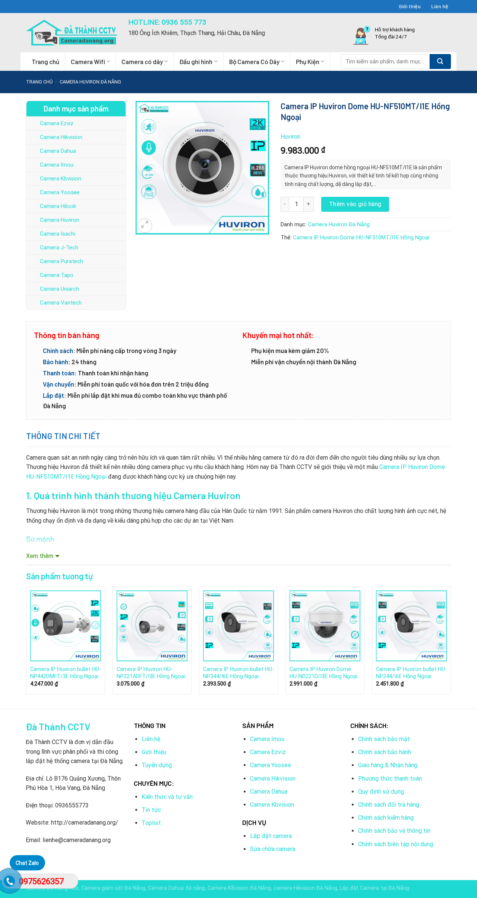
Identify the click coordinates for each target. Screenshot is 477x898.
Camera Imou (56, 164)
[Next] (450, 647)
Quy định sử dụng (381, 791)
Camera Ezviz (56, 123)
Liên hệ (439, 6)
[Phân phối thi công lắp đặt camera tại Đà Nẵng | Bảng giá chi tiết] (71, 32)
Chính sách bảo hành (384, 752)
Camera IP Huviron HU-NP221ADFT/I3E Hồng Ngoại (151, 673)
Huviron (290, 136)
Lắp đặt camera (271, 835)
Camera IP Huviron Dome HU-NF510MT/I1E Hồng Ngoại (361, 237)
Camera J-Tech (59, 247)
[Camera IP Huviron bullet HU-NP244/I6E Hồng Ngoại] (411, 625)
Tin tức (151, 809)
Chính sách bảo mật (384, 739)
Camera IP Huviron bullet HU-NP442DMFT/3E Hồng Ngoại (65, 673)
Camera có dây (142, 61)
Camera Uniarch (59, 289)
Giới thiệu (410, 6)
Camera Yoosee (60, 192)
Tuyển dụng (157, 765)
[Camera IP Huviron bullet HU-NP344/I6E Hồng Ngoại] (238, 625)
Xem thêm (39, 556)
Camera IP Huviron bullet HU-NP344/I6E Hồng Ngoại (238, 673)
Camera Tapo (56, 275)
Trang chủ (45, 61)
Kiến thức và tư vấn (167, 796)
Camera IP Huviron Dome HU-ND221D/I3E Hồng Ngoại (323, 673)
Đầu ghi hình (195, 61)
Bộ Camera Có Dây (254, 61)
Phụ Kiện (307, 61)
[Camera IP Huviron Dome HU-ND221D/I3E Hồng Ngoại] (325, 625)
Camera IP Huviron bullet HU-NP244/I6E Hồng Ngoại (411, 673)
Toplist (151, 822)
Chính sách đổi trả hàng (388, 804)
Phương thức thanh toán (390, 778)
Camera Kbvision (60, 178)
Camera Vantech (61, 302)
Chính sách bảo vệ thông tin (394, 830)
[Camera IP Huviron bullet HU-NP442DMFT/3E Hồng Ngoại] (65, 625)
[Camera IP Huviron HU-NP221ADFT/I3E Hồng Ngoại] (152, 625)
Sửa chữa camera (272, 849)
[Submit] (440, 61)
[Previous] (26, 647)
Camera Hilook (58, 206)
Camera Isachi (57, 233)
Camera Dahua (58, 151)
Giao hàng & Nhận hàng (387, 765)
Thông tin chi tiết (63, 436)
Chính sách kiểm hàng (386, 817)
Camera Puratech (61, 261)
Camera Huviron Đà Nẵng (90, 82)
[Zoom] (145, 225)
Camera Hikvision (61, 137)
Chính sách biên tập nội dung (395, 844)
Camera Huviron (59, 220)
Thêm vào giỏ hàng (355, 204)
